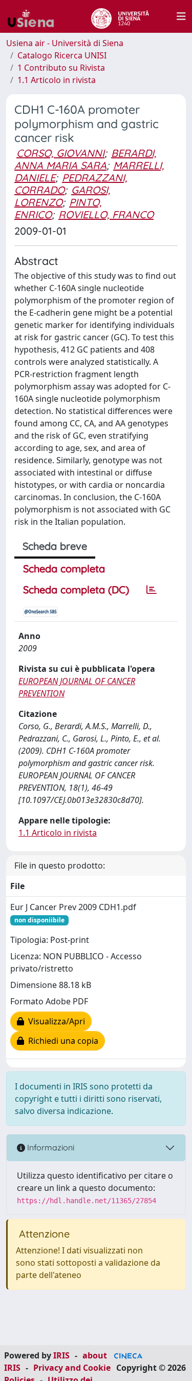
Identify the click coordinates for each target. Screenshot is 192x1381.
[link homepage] (34, 16)
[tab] (151, 590)
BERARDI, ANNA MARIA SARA (85, 159)
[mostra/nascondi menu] (181, 16)
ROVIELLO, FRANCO (106, 214)
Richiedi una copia (61, 1040)
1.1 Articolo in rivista (56, 80)
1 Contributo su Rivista (61, 67)
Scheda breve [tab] (55, 546)
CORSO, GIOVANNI (60, 153)
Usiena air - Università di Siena (64, 43)
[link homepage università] (120, 16)
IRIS (61, 1355)
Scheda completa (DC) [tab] (76, 589)
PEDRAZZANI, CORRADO (70, 183)
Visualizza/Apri (54, 1021)
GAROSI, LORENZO (62, 196)
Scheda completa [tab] (64, 568)
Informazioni (49, 1147)
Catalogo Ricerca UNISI (61, 55)
